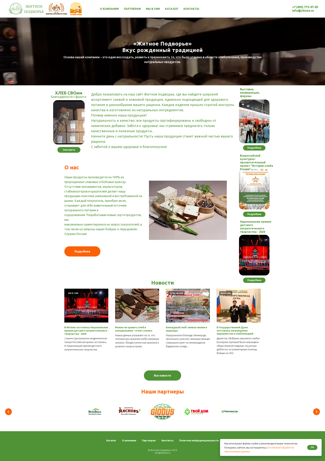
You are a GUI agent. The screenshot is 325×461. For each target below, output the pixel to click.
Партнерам (132, 8)
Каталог (171, 8)
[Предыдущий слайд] (8, 411)
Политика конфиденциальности (199, 440)
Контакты (191, 8)
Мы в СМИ (153, 8)
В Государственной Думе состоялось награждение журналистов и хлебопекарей (235, 330)
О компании (109, 8)
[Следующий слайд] (316, 411)
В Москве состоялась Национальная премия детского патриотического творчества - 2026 (86, 330)
